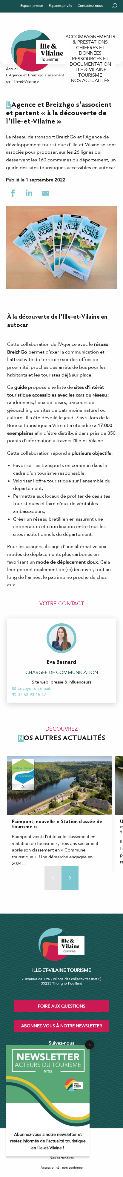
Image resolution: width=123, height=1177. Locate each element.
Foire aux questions (61, 1006)
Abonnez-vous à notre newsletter (61, 1026)
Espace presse (31, 5)
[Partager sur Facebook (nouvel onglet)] (12, 193)
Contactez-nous (90, 5)
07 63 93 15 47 (32, 695)
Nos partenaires (62, 1158)
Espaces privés (60, 5)
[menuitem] (90, 39)
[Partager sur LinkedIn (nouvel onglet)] (29, 193)
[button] (70, 878)
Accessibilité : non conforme (62, 1167)
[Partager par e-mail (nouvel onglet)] (45, 193)
